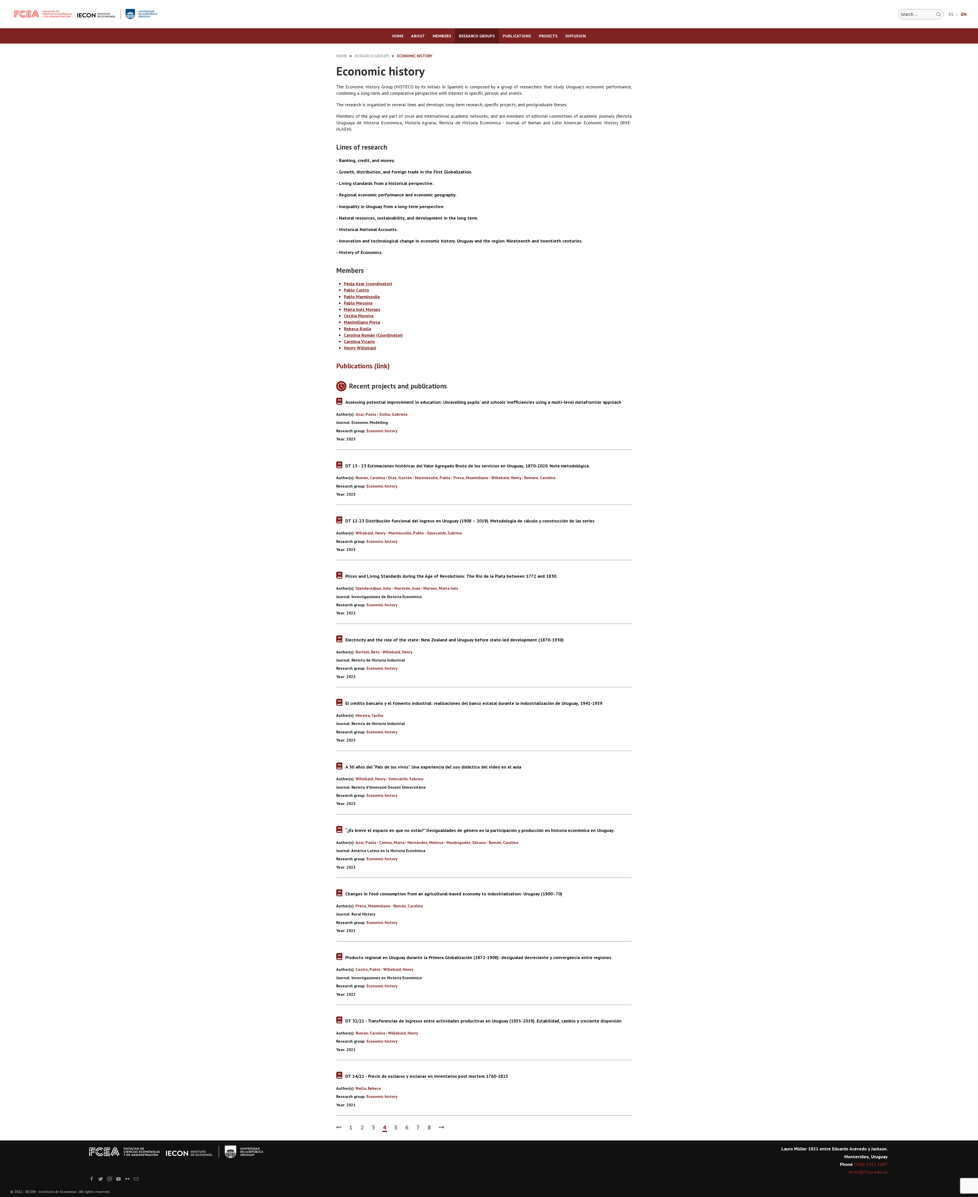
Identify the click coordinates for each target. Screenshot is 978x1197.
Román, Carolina (370, 477)
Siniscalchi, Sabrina (444, 532)
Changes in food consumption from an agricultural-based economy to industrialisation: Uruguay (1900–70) (453, 894)
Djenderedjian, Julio (373, 588)
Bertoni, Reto (367, 651)
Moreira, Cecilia (369, 715)
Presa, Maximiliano (470, 477)
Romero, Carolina (539, 477)
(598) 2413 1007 (871, 1164)
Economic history (382, 430)
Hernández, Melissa (426, 842)
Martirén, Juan (407, 588)
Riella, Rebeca (368, 1088)
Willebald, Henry (506, 477)
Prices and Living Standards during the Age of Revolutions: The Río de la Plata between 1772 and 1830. (451, 576)
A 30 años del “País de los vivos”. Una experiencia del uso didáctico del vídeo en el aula (433, 767)
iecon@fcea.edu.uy (868, 1172)
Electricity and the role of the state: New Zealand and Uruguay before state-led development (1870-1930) (454, 640)
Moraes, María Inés (440, 588)
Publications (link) (363, 365)
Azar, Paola (366, 414)
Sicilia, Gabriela (393, 414)
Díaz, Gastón (400, 477)
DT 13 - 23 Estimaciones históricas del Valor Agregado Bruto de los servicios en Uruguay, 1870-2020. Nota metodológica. (467, 466)
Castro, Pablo (368, 969)
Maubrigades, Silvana (466, 842)
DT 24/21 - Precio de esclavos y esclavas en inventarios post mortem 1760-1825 (426, 1076)
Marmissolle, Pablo (432, 477)
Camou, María (391, 842)
